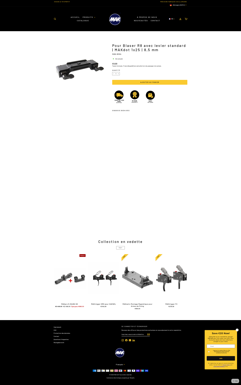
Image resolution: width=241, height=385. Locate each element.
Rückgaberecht (59, 342)
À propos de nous (147, 17)
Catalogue (83, 20)
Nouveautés (141, 20)
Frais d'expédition (129, 66)
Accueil (75, 17)
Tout (120, 247)
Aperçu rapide (69, 300)
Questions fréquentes (61, 339)
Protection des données (62, 333)
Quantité (116, 70)
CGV (55, 330)
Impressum (57, 327)
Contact (155, 20)
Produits (88, 17)
